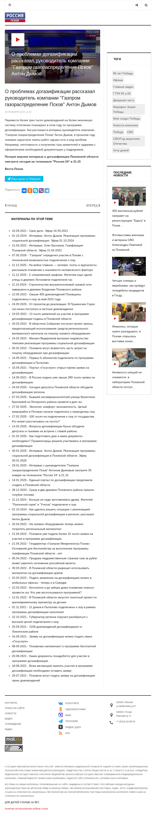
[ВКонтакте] (24, 190)
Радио (8, 729)
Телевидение (13, 724)
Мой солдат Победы (126, 118)
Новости (10, 713)
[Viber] (41, 190)
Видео (9, 718)
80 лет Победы (123, 73)
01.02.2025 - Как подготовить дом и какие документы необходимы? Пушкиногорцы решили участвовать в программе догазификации (54, 440)
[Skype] (35, 190)
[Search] (146, 5)
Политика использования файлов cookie (26, 809)
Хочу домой (121, 150)
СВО (130, 132)
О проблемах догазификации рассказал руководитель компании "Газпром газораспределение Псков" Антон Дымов (50, 98)
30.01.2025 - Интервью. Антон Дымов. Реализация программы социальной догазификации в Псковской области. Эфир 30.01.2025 (53, 455)
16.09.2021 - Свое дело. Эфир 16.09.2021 (40, 230)
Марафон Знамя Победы (124, 109)
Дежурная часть (123, 100)
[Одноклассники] (29, 190)
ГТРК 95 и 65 (122, 93)
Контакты (11, 703)
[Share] (136, 5)
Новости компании (125, 125)
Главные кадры (123, 86)
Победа (118, 132)
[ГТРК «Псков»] (15, 17)
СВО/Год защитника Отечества (126, 141)
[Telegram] (46, 190)
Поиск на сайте (15, 708)
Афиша (118, 80)
